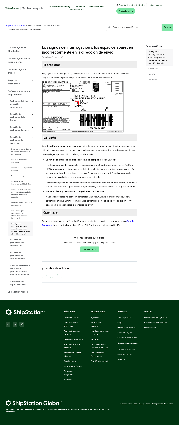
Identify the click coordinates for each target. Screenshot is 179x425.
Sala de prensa (124, 317)
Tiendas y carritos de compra (100, 333)
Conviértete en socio (100, 361)
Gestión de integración (69, 373)
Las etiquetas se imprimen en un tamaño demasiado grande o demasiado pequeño (21, 193)
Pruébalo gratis (126, 11)
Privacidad (133, 404)
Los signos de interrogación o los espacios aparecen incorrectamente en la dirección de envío (20, 229)
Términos (123, 404)
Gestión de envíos (72, 317)
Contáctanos (89, 249)
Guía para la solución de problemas (44, 25)
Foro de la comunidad (127, 338)
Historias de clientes (126, 327)
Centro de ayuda (124, 332)
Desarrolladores (76, 9)
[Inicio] (11, 8)
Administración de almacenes (72, 346)
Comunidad (79, 6)
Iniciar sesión (155, 5)
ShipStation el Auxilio (15, 25)
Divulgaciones (144, 404)
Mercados (95, 339)
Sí (46, 274)
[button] (19, 49)
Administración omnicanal (71, 324)
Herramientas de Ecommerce (98, 354)
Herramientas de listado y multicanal (99, 346)
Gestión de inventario (73, 339)
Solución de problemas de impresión (25, 29)
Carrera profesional (126, 349)
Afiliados (121, 359)
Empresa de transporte (96, 324)
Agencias (95, 317)
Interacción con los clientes (72, 354)
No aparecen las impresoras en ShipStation (21, 182)
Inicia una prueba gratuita (155, 317)
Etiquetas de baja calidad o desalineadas (21, 204)
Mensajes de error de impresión (19, 161)
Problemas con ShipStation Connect (21, 169)
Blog (119, 322)
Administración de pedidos (72, 333)
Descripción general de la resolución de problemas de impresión (21, 151)
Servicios (68, 379)
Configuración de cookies (162, 404)
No (57, 274)
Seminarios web (96, 6)
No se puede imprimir (19, 176)
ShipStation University (59, 6)
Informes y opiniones (73, 366)
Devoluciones (70, 361)
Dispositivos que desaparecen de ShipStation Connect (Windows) (19, 214)
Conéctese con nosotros (155, 322)
